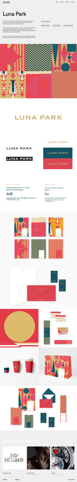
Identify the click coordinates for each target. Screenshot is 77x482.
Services (67, 2)
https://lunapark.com (45, 21)
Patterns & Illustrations (68, 25)
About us (62, 2)
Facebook (5, 479)
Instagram (17, 479)
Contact (72, 2)
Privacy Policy (72, 479)
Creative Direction (56, 25)
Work (57, 2)
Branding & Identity (45, 25)
